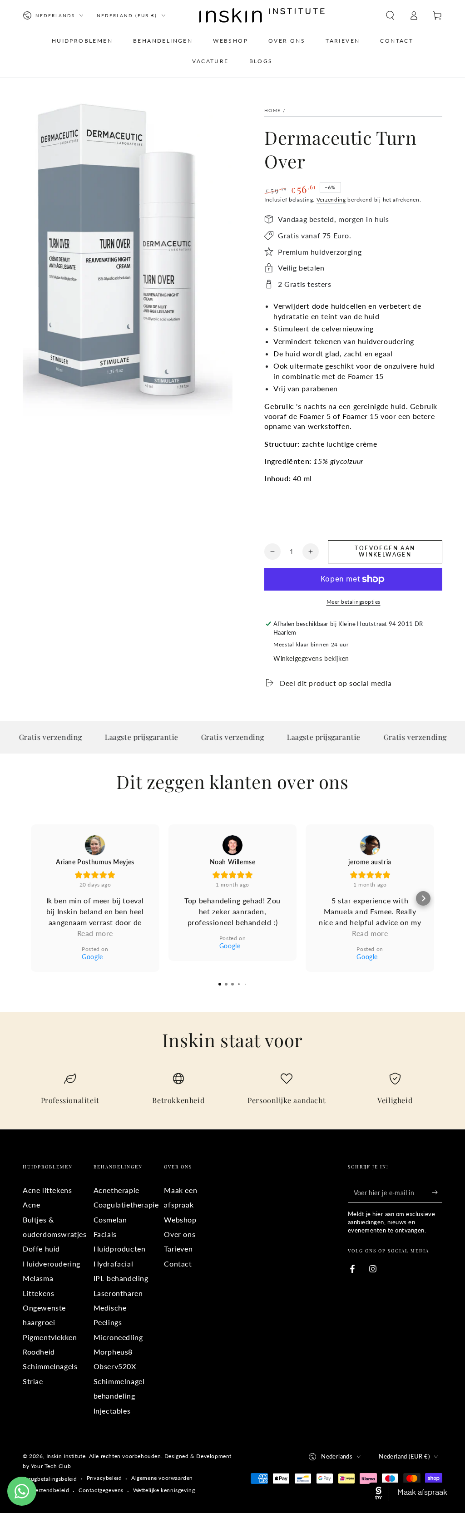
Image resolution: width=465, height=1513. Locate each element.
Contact (178, 1263)
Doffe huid (41, 1248)
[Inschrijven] (437, 1193)
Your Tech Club (51, 1466)
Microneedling (118, 1337)
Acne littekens (47, 1190)
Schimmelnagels (50, 1366)
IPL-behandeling (121, 1278)
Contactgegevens (101, 1490)
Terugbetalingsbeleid (50, 1478)
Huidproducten (120, 1248)
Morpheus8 (113, 1351)
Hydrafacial (114, 1263)
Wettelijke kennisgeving (164, 1490)
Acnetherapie (116, 1190)
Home (272, 110)
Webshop (180, 1219)
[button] (390, 15)
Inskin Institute (66, 1456)
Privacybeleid (104, 1477)
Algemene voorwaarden (162, 1477)
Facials (105, 1234)
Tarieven (178, 1248)
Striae (33, 1381)
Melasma (38, 1278)
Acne (31, 1204)
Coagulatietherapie (126, 1204)
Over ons (179, 1234)
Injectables (112, 1410)
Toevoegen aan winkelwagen (385, 551)
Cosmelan (110, 1219)
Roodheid (39, 1351)
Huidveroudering (51, 1263)
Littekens (38, 1293)
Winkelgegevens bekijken (311, 658)
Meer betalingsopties (353, 601)
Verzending (331, 199)
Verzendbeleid (50, 1490)
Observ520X (115, 1366)
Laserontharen (118, 1293)
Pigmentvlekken (50, 1337)
